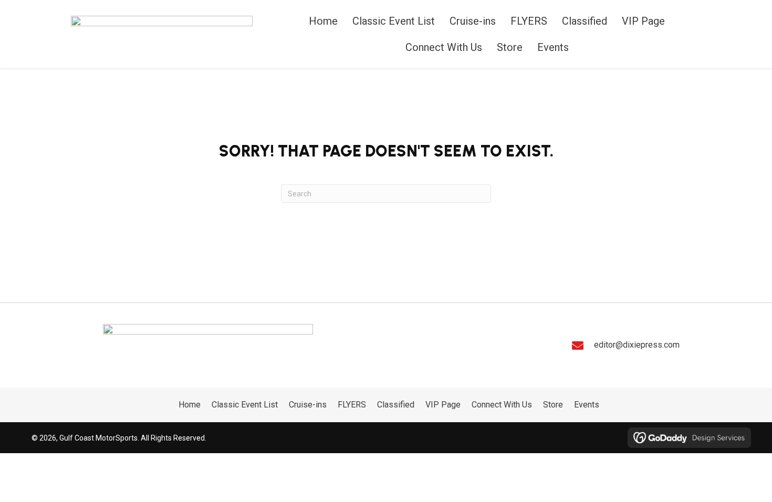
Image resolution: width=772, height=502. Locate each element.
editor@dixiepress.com (637, 345)
